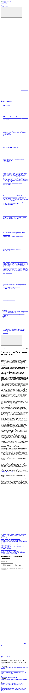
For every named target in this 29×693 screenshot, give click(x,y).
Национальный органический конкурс (13, 313)
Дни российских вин (12, 677)
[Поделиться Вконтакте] (11, 501)
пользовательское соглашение (7, 566)
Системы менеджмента (17, 183)
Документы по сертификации (18, 680)
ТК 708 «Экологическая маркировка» (19, 200)
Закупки (5, 134)
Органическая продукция (21, 173)
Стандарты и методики (14, 132)
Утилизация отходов (20, 175)
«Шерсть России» (11, 181)
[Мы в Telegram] (11, 48)
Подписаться (3, 569)
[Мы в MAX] (11, 58)
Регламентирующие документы (20, 679)
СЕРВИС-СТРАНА (11, 312)
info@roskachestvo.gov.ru (6, 101)
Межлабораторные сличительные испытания (12, 671)
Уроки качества (6, 235)
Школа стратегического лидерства (14, 233)
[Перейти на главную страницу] (6, 1)
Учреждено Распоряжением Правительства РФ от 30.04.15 (5, 4)
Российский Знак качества (9, 173)
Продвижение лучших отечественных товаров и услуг (15, 262)
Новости (5, 316)
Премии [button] (5, 310)
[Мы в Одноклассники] (11, 37)
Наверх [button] (2, 691)
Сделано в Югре (11, 179)
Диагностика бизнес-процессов (8, 671)
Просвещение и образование (19, 672)
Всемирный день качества (22, 233)
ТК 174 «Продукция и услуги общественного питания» (14, 202)
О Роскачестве (6, 116)
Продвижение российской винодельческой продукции (15, 264)
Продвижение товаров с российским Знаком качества (15, 263)
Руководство (13, 116)
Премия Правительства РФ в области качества (14, 311)
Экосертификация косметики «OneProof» (12, 174)
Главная (2, 348)
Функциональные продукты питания (15, 180)
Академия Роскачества (16, 232)
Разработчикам (15, 689)
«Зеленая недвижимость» (21, 181)
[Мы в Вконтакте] (11, 27)
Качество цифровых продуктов (19, 217)
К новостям (4, 357)
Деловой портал (7, 232)
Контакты (9, 134)
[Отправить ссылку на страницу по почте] (11, 533)
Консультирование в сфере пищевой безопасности (14, 284)
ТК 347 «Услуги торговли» (9, 202)
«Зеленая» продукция (11, 175)
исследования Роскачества (7, 471)
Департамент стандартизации (10, 195)
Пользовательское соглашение (8, 688)
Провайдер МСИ (7, 247)
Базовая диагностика (8, 159)
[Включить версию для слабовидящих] (11, 12)
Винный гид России (8, 218)
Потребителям (4, 102)
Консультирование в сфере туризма (11, 285)
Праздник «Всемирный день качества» (10, 676)
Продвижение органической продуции (12, 269)
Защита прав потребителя (9, 300)
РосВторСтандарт (7, 183)
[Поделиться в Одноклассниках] (11, 512)
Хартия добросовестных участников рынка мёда (13, 219)
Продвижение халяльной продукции (19, 268)
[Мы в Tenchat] (11, 69)
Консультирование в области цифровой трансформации (15, 286)
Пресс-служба (20, 118)
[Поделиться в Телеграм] (11, 522)
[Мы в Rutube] (11, 79)
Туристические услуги (15, 178)
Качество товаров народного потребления (13, 216)
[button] (11, 340)
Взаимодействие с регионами (10, 118)
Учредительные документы (9, 130)
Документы (21, 667)
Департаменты (19, 116)
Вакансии (26, 118)
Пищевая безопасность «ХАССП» (11, 176)
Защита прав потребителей (7, 673)
